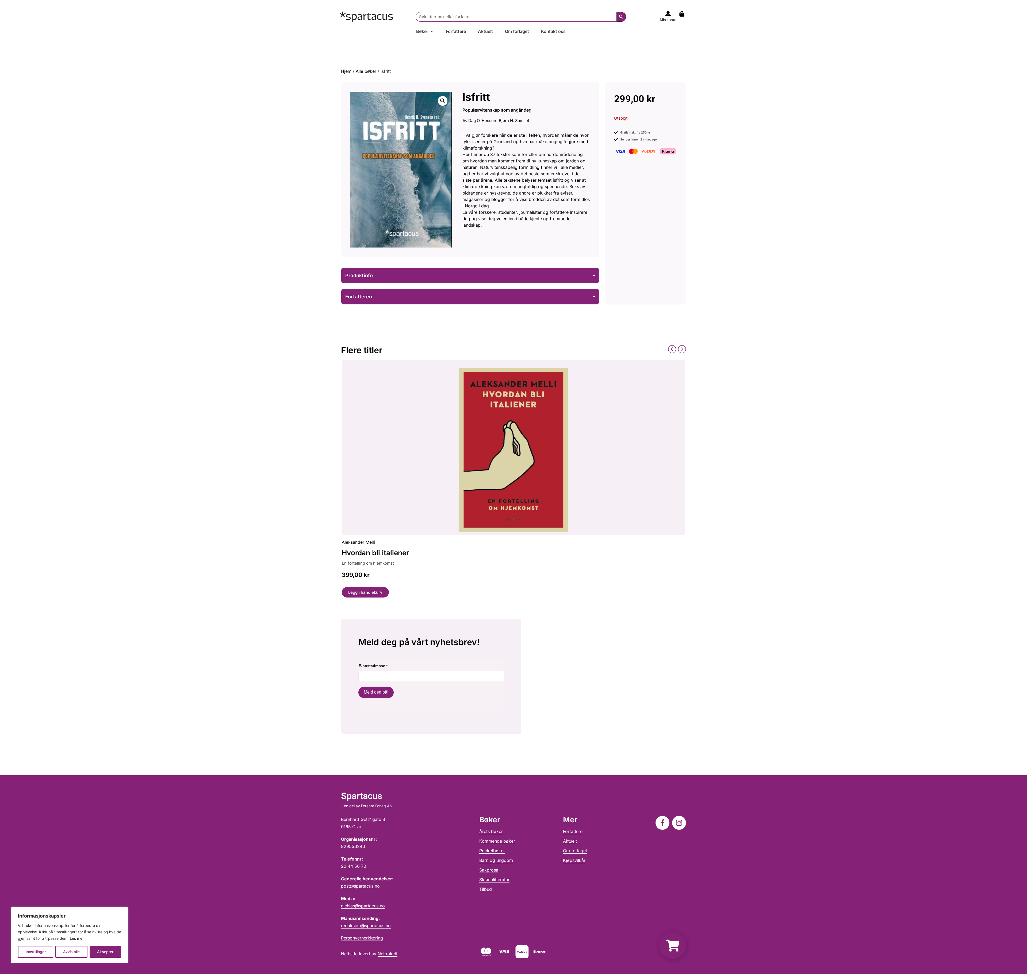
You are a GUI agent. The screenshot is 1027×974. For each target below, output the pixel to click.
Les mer (77, 938)
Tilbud (485, 889)
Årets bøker (491, 831)
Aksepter (105, 951)
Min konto (668, 20)
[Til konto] (668, 13)
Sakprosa (488, 870)
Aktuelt (570, 841)
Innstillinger (36, 951)
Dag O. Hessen (482, 120)
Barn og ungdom (496, 860)
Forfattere (573, 831)
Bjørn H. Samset (514, 120)
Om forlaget (575, 850)
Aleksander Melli (358, 542)
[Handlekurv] (684, 14)
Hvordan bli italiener (375, 553)
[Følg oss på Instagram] (679, 823)
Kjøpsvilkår (574, 860)
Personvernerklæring (362, 938)
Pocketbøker (492, 850)
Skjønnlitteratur (494, 879)
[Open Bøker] (432, 31)
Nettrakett (387, 953)
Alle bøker (366, 71)
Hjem (346, 71)
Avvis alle (71, 951)
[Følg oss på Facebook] (662, 823)
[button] (442, 101)
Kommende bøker (497, 841)
